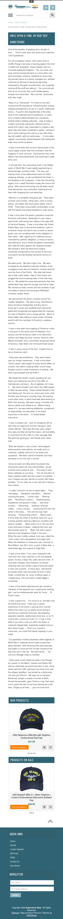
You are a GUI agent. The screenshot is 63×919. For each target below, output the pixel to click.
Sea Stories (20, 22)
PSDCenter (32, 915)
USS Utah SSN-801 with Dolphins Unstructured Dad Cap (45, 736)
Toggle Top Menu (31, 1)
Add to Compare (19, 747)
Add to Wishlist (12, 747)
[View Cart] (52, 7)
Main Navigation (10, 15)
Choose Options (33, 747)
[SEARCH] (52, 15)
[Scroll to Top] (51, 822)
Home (10, 22)
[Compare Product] (45, 7)
